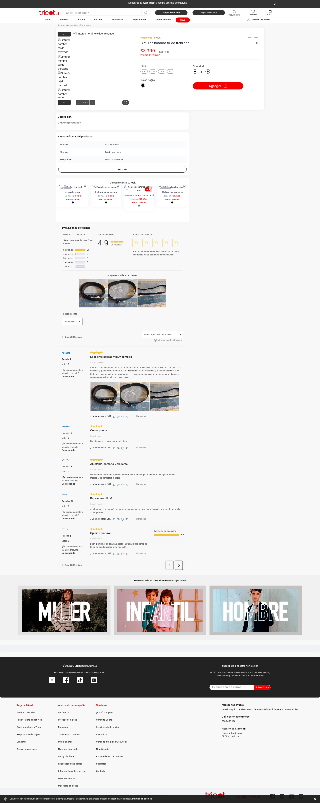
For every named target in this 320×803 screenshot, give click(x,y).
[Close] (275, 4)
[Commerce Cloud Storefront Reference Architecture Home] (49, 12)
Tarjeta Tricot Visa (26, 712)
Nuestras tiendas (67, 778)
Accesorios (72, 25)
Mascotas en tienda (68, 786)
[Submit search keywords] (146, 12)
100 (170, 71)
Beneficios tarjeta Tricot (29, 727)
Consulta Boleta (104, 720)
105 (153, 71)
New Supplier (103, 749)
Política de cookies (142, 799)
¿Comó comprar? (104, 712)
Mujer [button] (48, 19)
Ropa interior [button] (139, 19)
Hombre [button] (64, 19)
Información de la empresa (72, 771)
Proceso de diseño (67, 720)
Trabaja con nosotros (69, 734)
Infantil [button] (81, 19)
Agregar (215, 86)
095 (144, 71)
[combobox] (107, 12)
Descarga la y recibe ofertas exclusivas (157, 2)
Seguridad (101, 764)
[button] (47, 19)
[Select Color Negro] (143, 85)
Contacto (100, 771)
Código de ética (66, 756)
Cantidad (198, 66)
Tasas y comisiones (27, 749)
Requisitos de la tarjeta (28, 734)
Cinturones (85, 25)
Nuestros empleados (68, 749)
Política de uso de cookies (109, 756)
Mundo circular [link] (163, 19)
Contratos (22, 742)
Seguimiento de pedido (108, 727)
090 (162, 71)
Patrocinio (63, 727)
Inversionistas (65, 742)
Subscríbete (262, 687)
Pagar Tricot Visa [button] (209, 12)
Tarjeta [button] (171, 12)
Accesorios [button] (118, 19)
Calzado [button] (98, 19)
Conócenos (64, 712)
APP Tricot (101, 734)
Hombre (61, 25)
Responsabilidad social (70, 764)
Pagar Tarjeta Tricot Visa (29, 720)
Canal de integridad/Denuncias (112, 742)
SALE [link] (182, 20)
